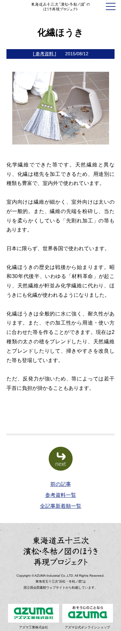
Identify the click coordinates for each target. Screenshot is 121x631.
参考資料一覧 (60, 495)
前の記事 (60, 484)
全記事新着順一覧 (60, 506)
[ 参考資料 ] (44, 53)
